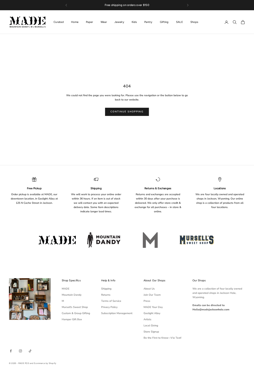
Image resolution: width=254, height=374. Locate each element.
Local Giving (151, 325)
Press (147, 301)
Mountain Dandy (71, 295)
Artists (147, 319)
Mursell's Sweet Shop (75, 307)
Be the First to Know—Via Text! (162, 338)
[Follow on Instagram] (20, 351)
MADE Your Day (153, 307)
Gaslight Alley (152, 313)
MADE (65, 288)
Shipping (106, 288)
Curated (59, 22)
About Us (149, 288)
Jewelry (119, 22)
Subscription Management (116, 313)
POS (27, 363)
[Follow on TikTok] (30, 351)
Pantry (148, 22)
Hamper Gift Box (72, 319)
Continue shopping (127, 111)
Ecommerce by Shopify (45, 363)
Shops (194, 22)
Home (74, 22)
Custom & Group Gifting (76, 313)
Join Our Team (152, 295)
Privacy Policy (109, 307)
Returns (105, 295)
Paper (89, 22)
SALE (179, 22)
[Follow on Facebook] (11, 351)
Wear (104, 22)
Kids (134, 22)
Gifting (164, 22)
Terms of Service (111, 301)
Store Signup (151, 331)
